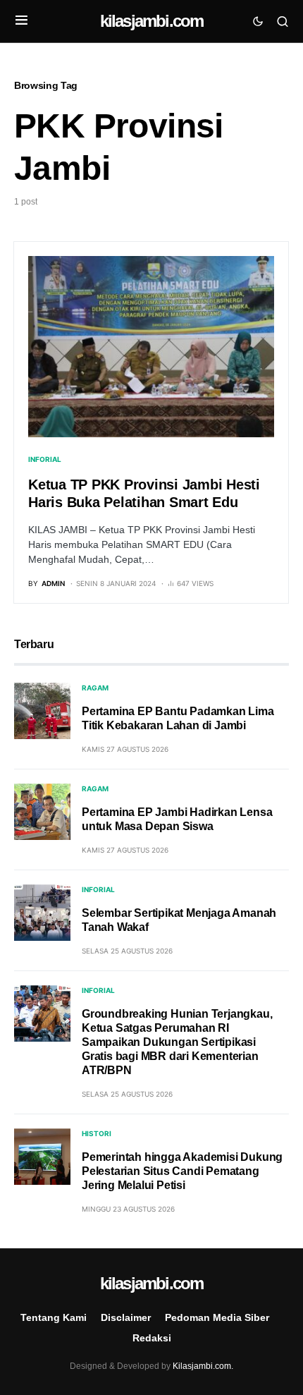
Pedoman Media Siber (217, 1317)
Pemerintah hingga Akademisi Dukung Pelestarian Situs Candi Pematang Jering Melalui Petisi (182, 1171)
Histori (96, 1133)
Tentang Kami (53, 1317)
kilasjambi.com (152, 20)
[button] (21, 21)
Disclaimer (126, 1317)
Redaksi (151, 1338)
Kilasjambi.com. (203, 1366)
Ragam (95, 687)
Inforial (44, 459)
